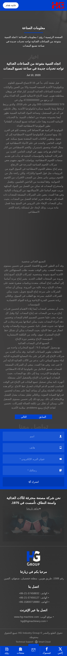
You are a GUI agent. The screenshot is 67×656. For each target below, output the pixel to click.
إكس (60, 652)
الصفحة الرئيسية (54, 37)
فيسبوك (47, 652)
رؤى (41, 37)
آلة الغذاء (14, 95)
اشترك (35, 481)
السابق (42, 416)
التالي (24, 416)
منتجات (20, 652)
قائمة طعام (11, 5)
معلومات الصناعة (28, 37)
